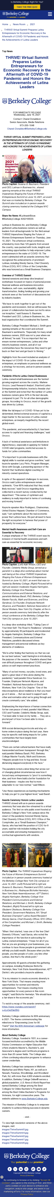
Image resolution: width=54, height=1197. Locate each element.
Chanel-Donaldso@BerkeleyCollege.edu (27, 129)
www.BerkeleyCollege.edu (34, 1099)
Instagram (26, 1169)
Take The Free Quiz (27, 6)
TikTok (44, 1169)
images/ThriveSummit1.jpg (15, 1140)
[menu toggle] (50, 14)
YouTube (39, 1169)
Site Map (30, 1175)
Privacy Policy (27, 1195)
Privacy (23, 1175)
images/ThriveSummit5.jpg (15, 1130)
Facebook (10, 1169)
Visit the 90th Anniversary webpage (27, 1026)
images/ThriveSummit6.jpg (15, 1143)
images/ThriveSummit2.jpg (15, 1136)
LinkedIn (21, 1169)
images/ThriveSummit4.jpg (15, 1133)
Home (5, 25)
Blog (33, 1169)
